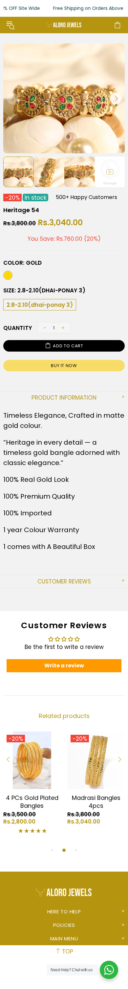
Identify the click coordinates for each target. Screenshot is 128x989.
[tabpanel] (32, 784)
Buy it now (64, 365)
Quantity (17, 328)
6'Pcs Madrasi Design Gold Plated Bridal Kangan (96, 806)
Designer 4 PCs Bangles (32, 802)
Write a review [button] (64, 665)
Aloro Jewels (64, 25)
